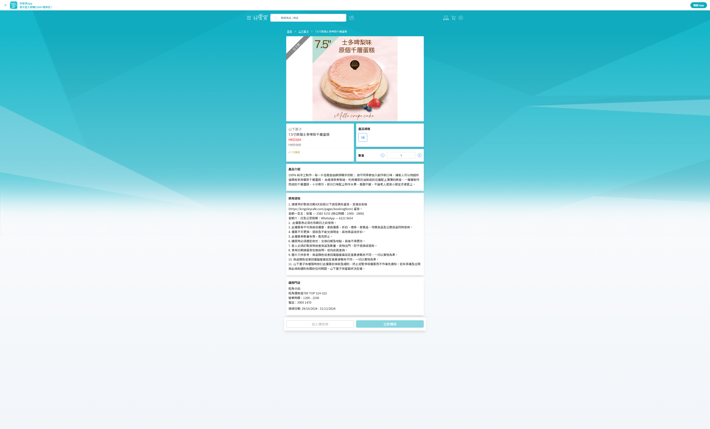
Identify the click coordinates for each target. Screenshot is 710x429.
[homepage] (260, 17)
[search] (276, 17)
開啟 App (698, 5)
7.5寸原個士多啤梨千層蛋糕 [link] (331, 31)
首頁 (289, 31)
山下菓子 (303, 31)
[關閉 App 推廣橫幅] (5, 5)
